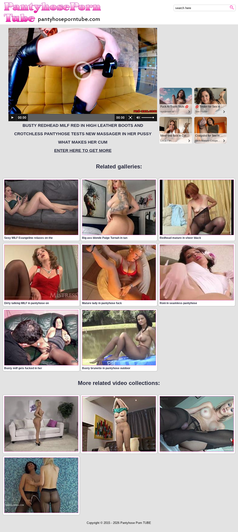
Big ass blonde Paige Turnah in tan (104, 238)
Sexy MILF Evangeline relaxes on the (28, 238)
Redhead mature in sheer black (180, 238)
